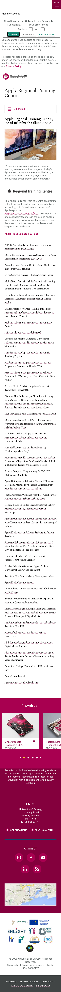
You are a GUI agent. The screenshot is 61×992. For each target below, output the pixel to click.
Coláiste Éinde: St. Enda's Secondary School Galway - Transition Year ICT (30, 624)
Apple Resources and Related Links (22, 682)
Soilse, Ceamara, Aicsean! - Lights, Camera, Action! (29, 275)
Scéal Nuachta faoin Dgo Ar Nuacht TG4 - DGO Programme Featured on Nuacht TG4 (28, 364)
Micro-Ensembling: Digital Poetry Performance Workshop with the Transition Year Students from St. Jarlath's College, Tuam (30, 423)
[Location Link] (30, 903)
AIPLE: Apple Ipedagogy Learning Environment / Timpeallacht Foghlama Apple (29, 247)
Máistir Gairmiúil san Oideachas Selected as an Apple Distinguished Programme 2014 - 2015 (30, 257)
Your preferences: (39, 24)
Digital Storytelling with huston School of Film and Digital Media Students (29, 644)
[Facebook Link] (31, 857)
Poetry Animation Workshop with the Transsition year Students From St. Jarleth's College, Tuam (30, 497)
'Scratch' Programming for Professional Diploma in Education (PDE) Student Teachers (29, 600)
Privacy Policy (13, 66)
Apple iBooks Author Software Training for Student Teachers (29, 534)
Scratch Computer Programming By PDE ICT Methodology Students (27, 473)
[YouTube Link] (43, 857)
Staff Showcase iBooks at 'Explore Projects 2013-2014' (30, 414)
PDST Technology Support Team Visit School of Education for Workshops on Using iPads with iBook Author (30, 376)
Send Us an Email (44, 830)
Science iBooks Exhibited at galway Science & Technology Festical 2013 (27, 388)
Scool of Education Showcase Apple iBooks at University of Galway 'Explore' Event (27, 568)
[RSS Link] (37, 869)
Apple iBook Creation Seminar (19, 582)
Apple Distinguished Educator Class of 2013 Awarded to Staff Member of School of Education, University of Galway (30, 522)
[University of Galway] (15, 77)
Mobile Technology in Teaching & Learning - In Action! (28, 324)
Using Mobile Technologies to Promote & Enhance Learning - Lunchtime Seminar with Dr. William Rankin (30, 298)
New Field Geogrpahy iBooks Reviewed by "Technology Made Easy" (25, 449)
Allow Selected (47, 34)
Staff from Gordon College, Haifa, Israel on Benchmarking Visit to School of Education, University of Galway (26, 437)
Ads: (37, 29)
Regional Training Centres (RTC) (22, 213)
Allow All (14, 34)
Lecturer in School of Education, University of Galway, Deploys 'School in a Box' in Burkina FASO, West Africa (29, 342)
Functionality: (14, 24)
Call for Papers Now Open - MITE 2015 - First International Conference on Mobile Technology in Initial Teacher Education (29, 312)
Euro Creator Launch (15, 676)
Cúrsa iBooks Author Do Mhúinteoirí (23, 332)
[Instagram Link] (19, 857)
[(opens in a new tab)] (30, 925)
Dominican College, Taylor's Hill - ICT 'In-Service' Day (29, 668)
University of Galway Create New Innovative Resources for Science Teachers (26, 558)
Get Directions (18, 830)
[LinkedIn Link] (25, 869)
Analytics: (23, 29)
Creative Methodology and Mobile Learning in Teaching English (27, 354)
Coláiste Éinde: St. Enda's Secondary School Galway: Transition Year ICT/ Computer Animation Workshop (30, 508)
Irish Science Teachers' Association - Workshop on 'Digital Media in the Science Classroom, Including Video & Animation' (29, 656)
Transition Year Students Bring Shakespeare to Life (29, 576)
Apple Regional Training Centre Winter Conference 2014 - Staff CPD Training (30, 267)
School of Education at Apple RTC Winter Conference (25, 634)
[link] (30, 922)
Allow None (30, 34)
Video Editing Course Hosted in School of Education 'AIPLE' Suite (30, 590)
